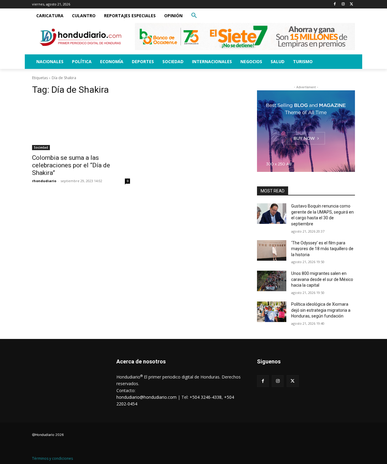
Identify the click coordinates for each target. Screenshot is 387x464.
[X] (351, 4)
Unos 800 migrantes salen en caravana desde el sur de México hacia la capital (322, 279)
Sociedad (41, 147)
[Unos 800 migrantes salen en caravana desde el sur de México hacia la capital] (271, 281)
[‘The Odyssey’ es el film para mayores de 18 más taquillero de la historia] (271, 250)
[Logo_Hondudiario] (80, 37)
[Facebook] (334, 4)
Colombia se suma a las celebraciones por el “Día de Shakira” (71, 165)
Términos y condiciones (52, 458)
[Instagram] (343, 4)
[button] (194, 15)
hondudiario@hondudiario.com (146, 397)
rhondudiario (44, 181)
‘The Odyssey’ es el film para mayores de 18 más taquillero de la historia (322, 248)
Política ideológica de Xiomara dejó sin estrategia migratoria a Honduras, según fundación (320, 310)
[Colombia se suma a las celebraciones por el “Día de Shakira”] (81, 125)
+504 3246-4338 (206, 397)
